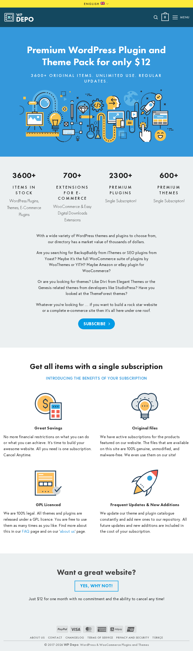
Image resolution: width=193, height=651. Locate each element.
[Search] (156, 17)
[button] (165, 17)
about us (67, 531)
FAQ (26, 531)
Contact (55, 637)
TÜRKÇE (157, 637)
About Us (37, 637)
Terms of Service (100, 637)
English (91, 4)
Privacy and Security (132, 637)
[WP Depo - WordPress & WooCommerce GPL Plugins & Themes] (21, 17)
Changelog (74, 637)
